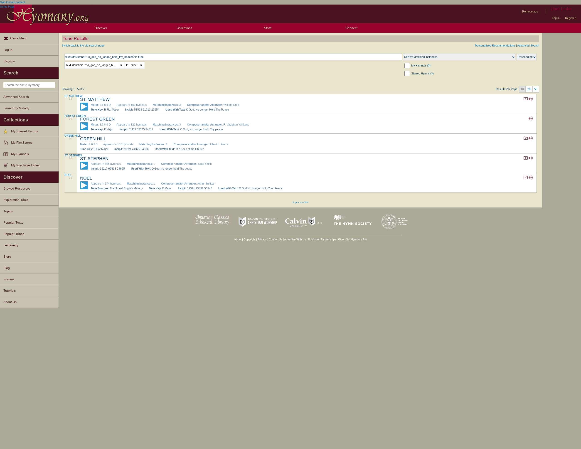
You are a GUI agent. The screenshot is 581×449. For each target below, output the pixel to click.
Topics (8, 211)
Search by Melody (16, 108)
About (237, 239)
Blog (6, 268)
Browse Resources (16, 188)
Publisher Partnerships (322, 239)
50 (535, 89)
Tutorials (9, 290)
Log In (7, 50)
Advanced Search (16, 97)
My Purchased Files (25, 165)
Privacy (262, 239)
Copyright (250, 239)
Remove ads (530, 11)
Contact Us (275, 239)
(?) (429, 65)
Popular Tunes (13, 234)
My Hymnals (20, 154)
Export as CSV (300, 202)
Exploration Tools (15, 200)
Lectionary (10, 245)
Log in (556, 18)
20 (529, 89)
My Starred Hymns (24, 131)
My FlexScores (21, 142)
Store (268, 28)
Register (570, 18)
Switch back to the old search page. (83, 45)
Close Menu (18, 38)
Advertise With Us (295, 239)
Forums (9, 279)
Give (341, 239)
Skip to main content (12, 2)
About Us (10, 302)
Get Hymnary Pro (356, 239)
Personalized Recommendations (495, 45)
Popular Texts (13, 222)
